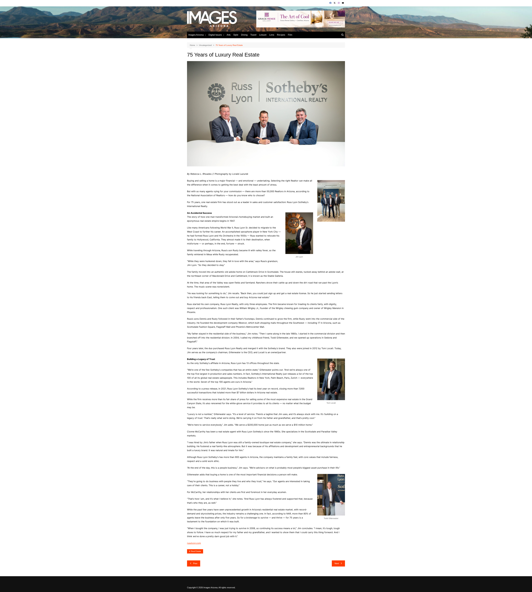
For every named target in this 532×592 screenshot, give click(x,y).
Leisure (263, 35)
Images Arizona (196, 35)
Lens (271, 35)
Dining (244, 35)
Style (235, 35)
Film (290, 35)
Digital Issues (215, 35)
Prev (195, 563)
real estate (196, 551)
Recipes (281, 35)
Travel (253, 35)
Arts (229, 35)
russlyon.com (194, 543)
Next (337, 563)
